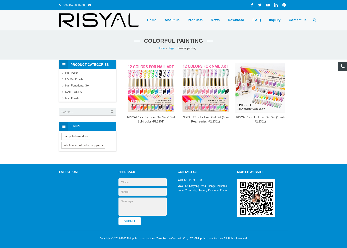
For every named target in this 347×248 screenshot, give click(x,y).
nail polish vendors (76, 136)
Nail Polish (72, 72)
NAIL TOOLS (73, 92)
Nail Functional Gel (77, 85)
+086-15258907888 (73, 5)
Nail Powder (73, 98)
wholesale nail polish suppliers (83, 145)
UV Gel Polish (74, 79)
